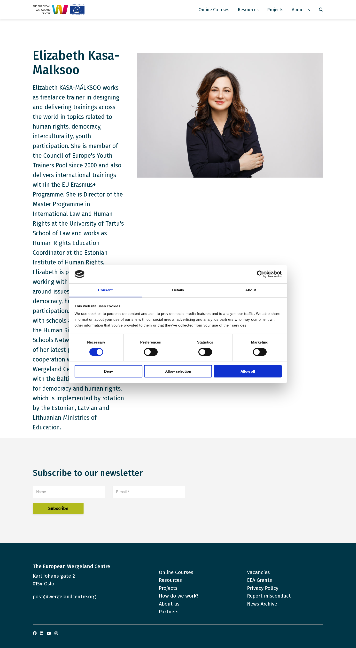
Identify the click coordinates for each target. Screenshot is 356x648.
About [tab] (250, 290)
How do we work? (179, 596)
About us (301, 9)
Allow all (247, 371)
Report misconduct (269, 596)
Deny (108, 371)
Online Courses (214, 9)
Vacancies (258, 572)
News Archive (262, 604)
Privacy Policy (262, 588)
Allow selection (178, 371)
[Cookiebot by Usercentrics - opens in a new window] (260, 274)
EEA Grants (259, 580)
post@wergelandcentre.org (64, 596)
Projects (275, 9)
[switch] (151, 352)
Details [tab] (178, 290)
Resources (248, 9)
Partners (168, 611)
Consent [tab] (105, 290)
